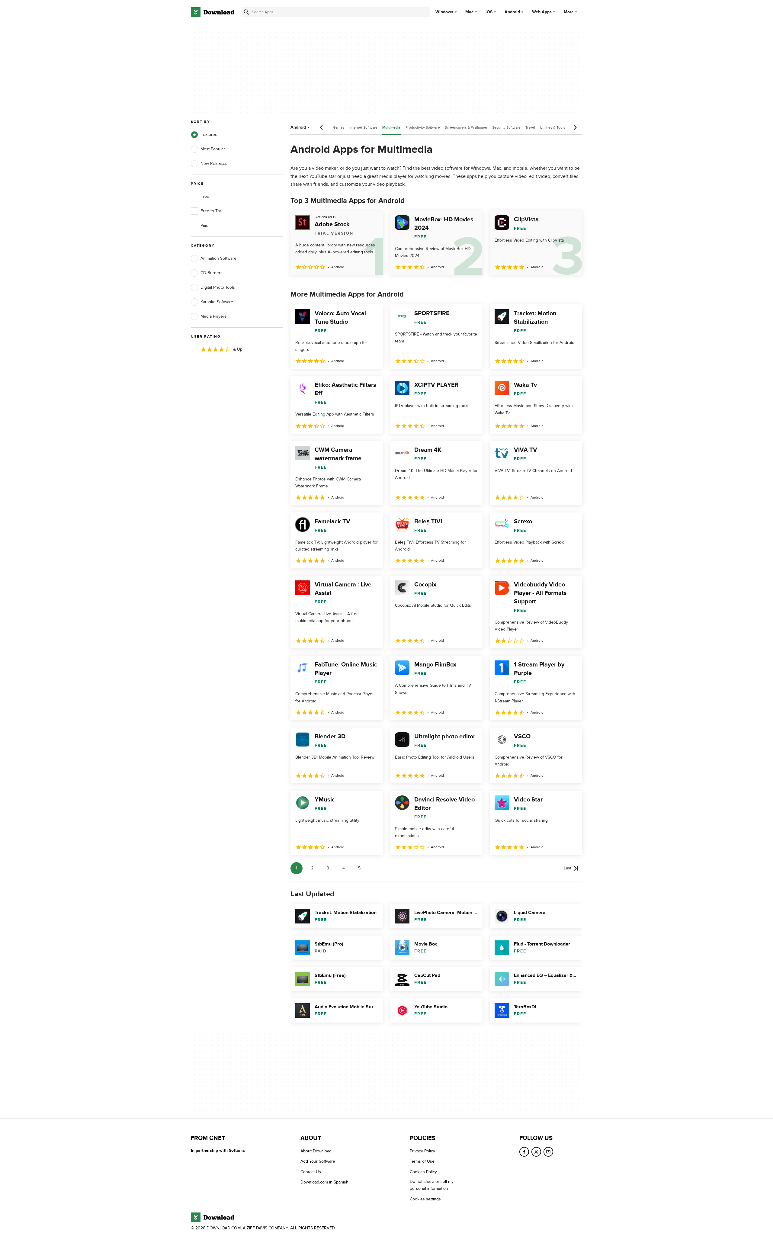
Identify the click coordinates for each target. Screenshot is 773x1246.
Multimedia (391, 127)
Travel (530, 127)
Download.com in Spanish (324, 1182)
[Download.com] (212, 12)
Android (512, 12)
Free (204, 196)
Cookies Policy (423, 1171)
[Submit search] (246, 12)
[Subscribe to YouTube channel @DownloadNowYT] (548, 1152)
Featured (208, 134)
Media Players (213, 316)
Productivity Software (423, 127)
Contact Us (310, 1171)
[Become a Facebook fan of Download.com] (524, 1152)
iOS (489, 12)
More (569, 11)
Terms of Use (422, 1161)
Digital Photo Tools (217, 287)
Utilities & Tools (552, 127)
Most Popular (212, 149)
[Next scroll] (575, 127)
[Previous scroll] (321, 127)
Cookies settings (425, 1198)
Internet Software (363, 127)
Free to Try (210, 211)
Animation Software (218, 258)
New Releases (213, 163)
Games (339, 127)
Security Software (506, 127)
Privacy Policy (422, 1151)
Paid (204, 225)
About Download (316, 1151)
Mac (469, 12)
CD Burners (211, 272)
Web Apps (542, 12)
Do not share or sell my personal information (432, 1185)
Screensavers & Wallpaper (466, 127)
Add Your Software (317, 1161)
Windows (444, 12)
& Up (237, 349)
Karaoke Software (216, 301)
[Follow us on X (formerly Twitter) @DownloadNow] (536, 1152)
